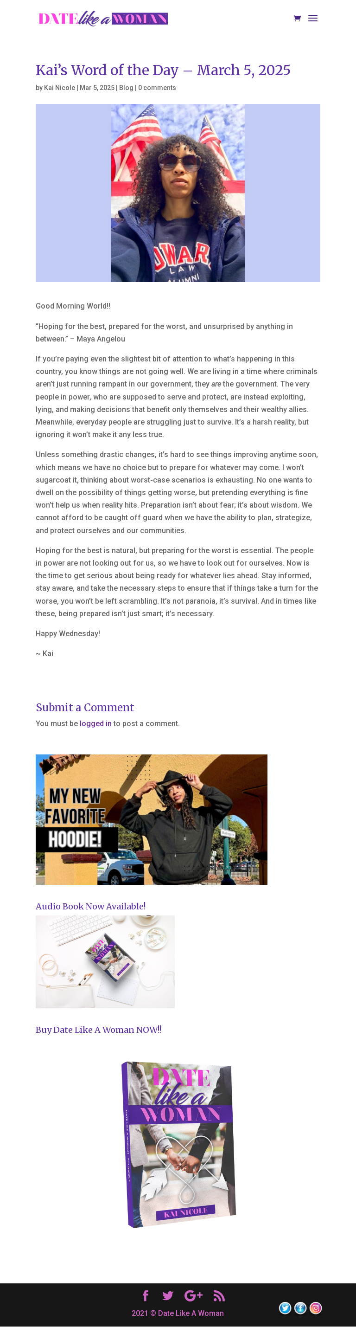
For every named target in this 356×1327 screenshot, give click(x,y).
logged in (96, 723)
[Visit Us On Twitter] (284, 1313)
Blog (126, 87)
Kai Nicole (59, 87)
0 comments (157, 87)
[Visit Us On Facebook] (300, 1313)
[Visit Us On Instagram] (315, 1313)
